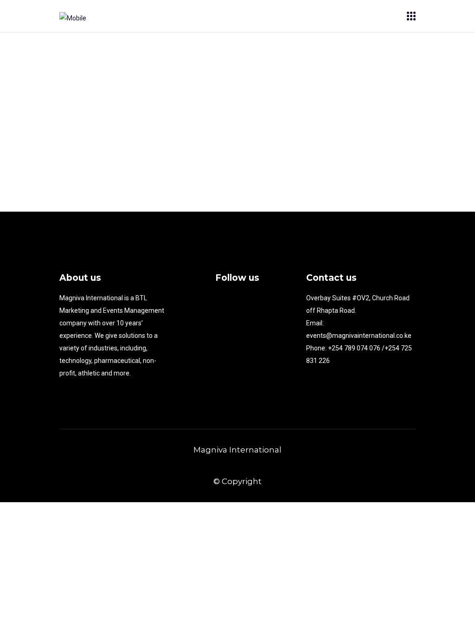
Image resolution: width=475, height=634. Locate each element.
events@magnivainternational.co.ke (358, 335)
